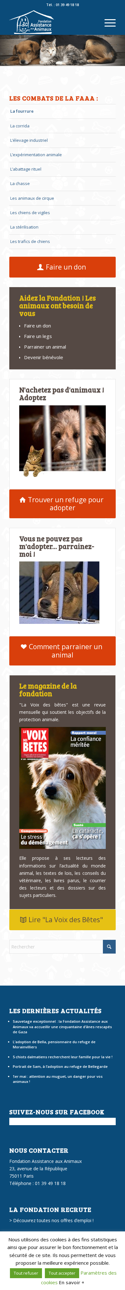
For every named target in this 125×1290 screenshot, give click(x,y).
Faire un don (37, 325)
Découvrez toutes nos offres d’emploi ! (53, 1220)
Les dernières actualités (55, 1010)
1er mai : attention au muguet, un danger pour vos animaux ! (58, 1079)
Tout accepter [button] (62, 1273)
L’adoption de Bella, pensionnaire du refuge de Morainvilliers (54, 1044)
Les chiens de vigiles (30, 212)
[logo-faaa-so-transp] (51, 22)
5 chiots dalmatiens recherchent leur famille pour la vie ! (63, 1056)
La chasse (20, 183)
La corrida (19, 126)
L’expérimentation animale (36, 154)
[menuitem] (107, 22)
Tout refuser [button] (26, 1273)
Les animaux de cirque (32, 198)
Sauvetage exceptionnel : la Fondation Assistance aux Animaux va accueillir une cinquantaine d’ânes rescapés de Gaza (62, 1026)
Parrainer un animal (45, 346)
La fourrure (22, 111)
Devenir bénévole (43, 357)
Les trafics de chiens (30, 241)
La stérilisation (24, 227)
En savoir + (71, 1282)
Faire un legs (38, 336)
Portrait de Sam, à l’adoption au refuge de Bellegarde (60, 1066)
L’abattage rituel (25, 169)
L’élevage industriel (29, 140)
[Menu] (107, 22)
